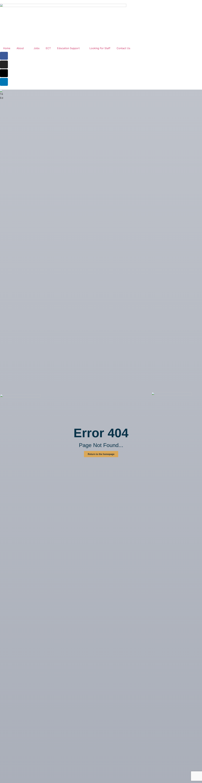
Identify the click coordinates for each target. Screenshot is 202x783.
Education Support (68, 48)
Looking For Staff (99, 48)
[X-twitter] (4, 73)
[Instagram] (4, 64)
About (20, 48)
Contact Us (123, 48)
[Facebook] (4, 56)
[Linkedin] (4, 82)
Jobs (36, 48)
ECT (48, 48)
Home (6, 48)
